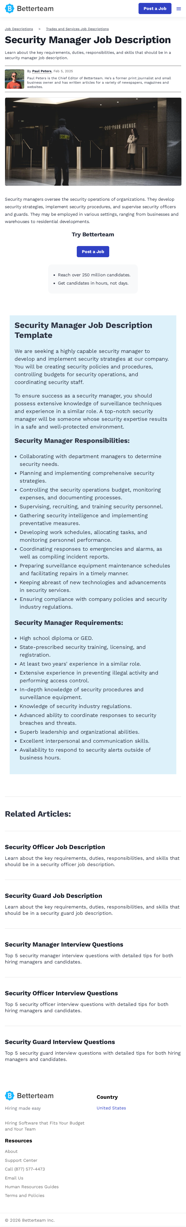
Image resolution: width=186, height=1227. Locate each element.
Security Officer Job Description (55, 847)
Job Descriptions (19, 29)
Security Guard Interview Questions (60, 1041)
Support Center (21, 1160)
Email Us (14, 1177)
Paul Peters (41, 71)
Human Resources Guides (32, 1186)
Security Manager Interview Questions (64, 944)
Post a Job (155, 8)
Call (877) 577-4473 (25, 1168)
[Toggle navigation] (179, 8)
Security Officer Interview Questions (61, 993)
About (11, 1151)
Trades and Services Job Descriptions (77, 29)
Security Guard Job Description (53, 895)
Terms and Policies (24, 1195)
